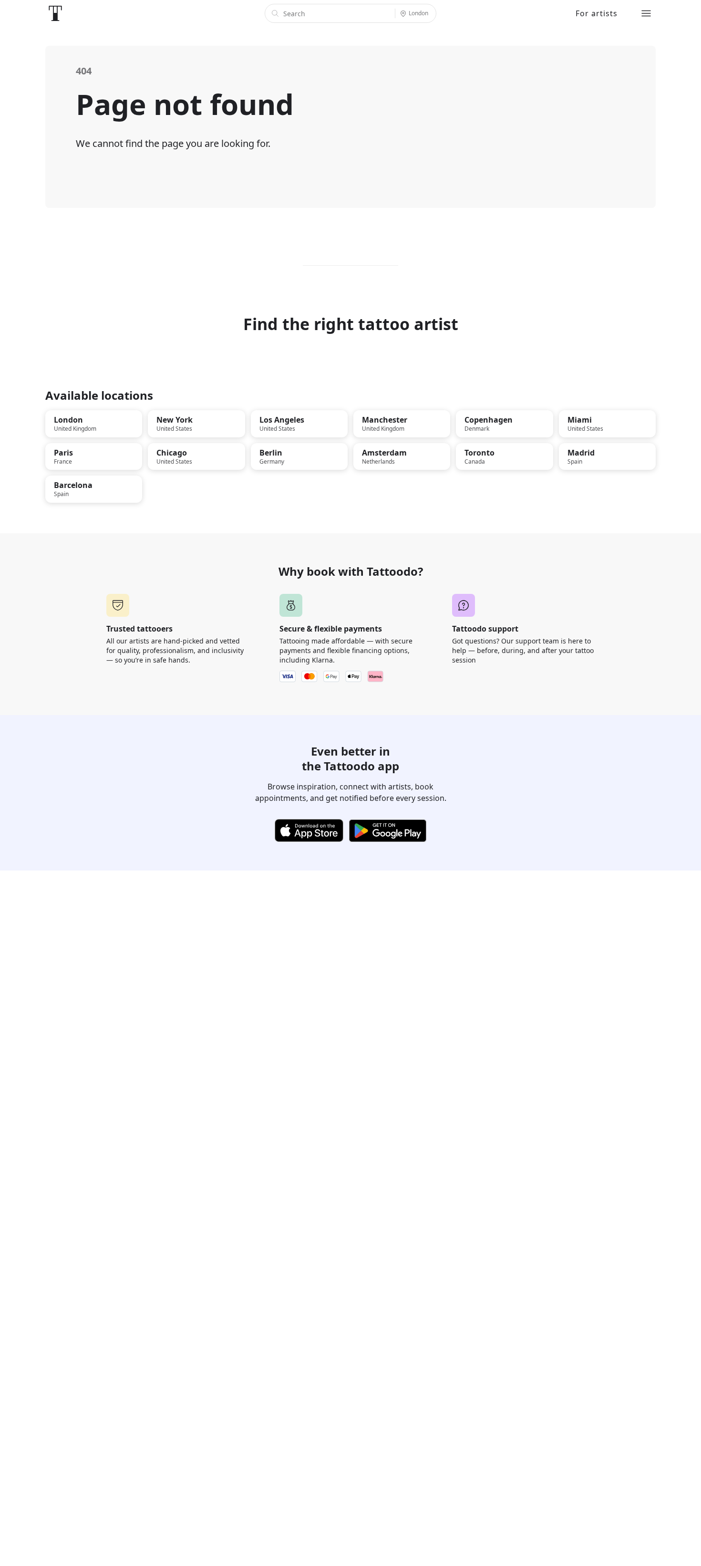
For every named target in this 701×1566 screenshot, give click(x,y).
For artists (597, 13)
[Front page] (55, 13)
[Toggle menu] (646, 13)
